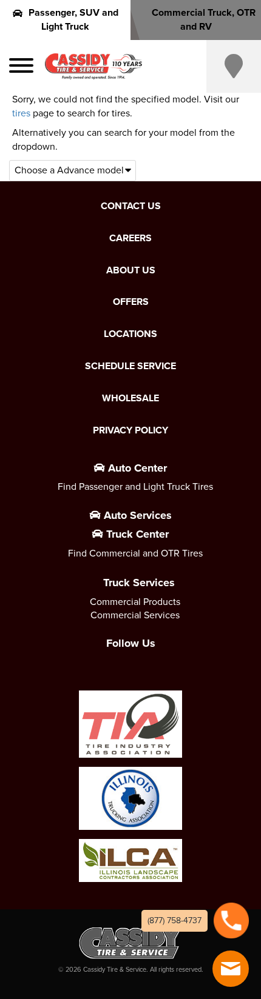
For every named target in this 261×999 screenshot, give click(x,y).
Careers (130, 238)
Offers (131, 302)
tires (21, 113)
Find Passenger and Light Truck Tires (135, 486)
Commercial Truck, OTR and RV (204, 19)
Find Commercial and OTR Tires (135, 553)
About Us (130, 270)
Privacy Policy (130, 430)
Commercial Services (135, 615)
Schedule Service (130, 366)
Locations (130, 334)
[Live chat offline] (230, 969)
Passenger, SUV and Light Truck (73, 19)
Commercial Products (135, 602)
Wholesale (130, 398)
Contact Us (131, 206)
